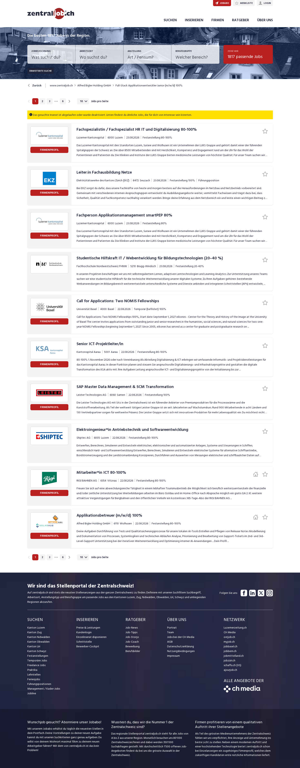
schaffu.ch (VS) (232, 665)
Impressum (173, 655)
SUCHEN (170, 20)
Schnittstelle (84, 641)
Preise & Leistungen (88, 627)
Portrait (172, 627)
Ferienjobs (33, 679)
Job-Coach (132, 641)
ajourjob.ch (230, 670)
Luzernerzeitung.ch (235, 627)
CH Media (230, 632)
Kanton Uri (33, 646)
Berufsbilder (133, 651)
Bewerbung (133, 646)
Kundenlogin (84, 632)
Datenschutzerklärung (180, 646)
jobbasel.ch (230, 646)
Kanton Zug (34, 632)
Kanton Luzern (36, 627)
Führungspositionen (39, 684)
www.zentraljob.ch (61, 85)
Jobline (31, 693)
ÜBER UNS (265, 20)
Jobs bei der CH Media (180, 637)
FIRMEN (217, 20)
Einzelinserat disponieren (91, 637)
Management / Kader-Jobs (43, 688)
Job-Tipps (131, 632)
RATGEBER (240, 20)
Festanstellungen (37, 655)
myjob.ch (229, 641)
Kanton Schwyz (36, 651)
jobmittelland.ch (234, 655)
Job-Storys (132, 637)
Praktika (32, 670)
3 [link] (49, 101)
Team (170, 632)
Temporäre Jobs (37, 660)
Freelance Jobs (36, 665)
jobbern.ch (230, 651)
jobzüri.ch (229, 660)
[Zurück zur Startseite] (242, 691)
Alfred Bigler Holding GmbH (94, 85)
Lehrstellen (34, 674)
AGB (170, 641)
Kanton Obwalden (38, 641)
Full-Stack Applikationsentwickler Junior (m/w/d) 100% (149, 85)
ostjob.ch (229, 637)
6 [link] (63, 101)
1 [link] (35, 101)
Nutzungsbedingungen (181, 651)
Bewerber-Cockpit (87, 646)
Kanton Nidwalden (38, 637)
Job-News (132, 627)
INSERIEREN (194, 20)
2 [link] (42, 101)
